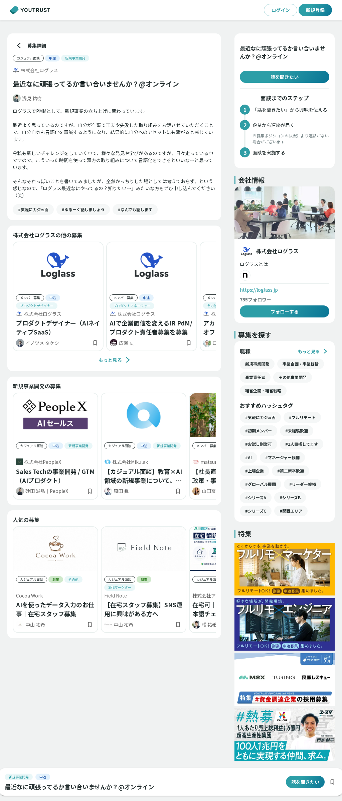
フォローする (285, 311)
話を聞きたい (285, 77)
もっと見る (110, 360)
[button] (33, 209)
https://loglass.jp (259, 289)
